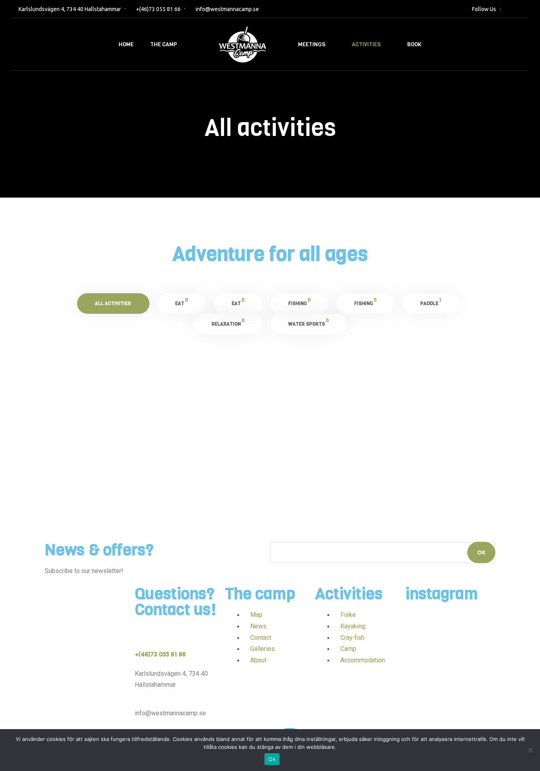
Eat (66, 459)
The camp (163, 44)
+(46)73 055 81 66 (158, 9)
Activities (366, 44)
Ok (272, 759)
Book (414, 44)
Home (126, 44)
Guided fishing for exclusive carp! (205, 441)
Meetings (311, 44)
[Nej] (530, 750)
